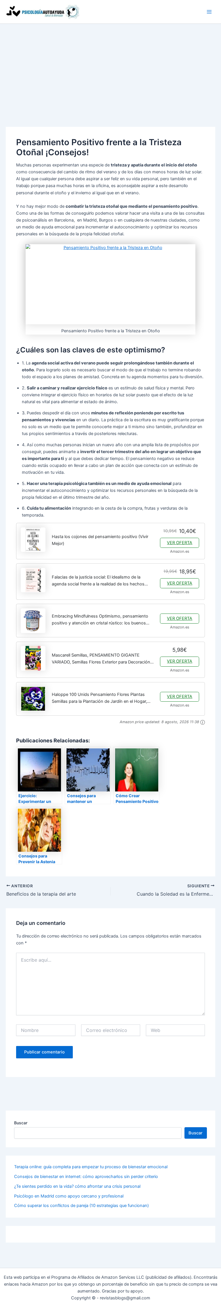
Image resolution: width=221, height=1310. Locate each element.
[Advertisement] (110, 67)
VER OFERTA (179, 542)
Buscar (20, 1122)
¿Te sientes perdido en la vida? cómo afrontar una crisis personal (77, 1186)
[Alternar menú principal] (209, 12)
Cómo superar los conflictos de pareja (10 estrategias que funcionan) (81, 1205)
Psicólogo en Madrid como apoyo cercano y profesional (68, 1196)
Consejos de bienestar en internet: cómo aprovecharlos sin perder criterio (86, 1176)
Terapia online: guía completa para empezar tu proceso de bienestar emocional (90, 1166)
